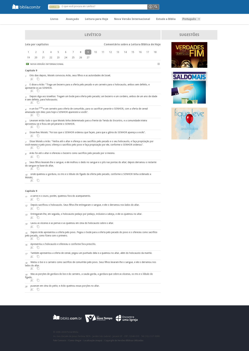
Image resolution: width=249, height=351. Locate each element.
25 (73, 57)
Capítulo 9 (31, 70)
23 (58, 57)
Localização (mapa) (93, 340)
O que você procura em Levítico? (78, 6)
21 (43, 57)
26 (80, 57)
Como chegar (74, 340)
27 (88, 57)
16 (140, 52)
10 (95, 52)
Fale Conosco (59, 340)
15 (132, 52)
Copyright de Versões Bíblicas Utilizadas (123, 340)
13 (118, 52)
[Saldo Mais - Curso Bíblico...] (189, 102)
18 (155, 52)
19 (28, 57)
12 (110, 52)
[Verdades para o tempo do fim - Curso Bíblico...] (189, 66)
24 (65, 57)
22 (50, 57)
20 (36, 57)
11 (103, 52)
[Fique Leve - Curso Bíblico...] (189, 138)
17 (147, 52)
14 (125, 52)
